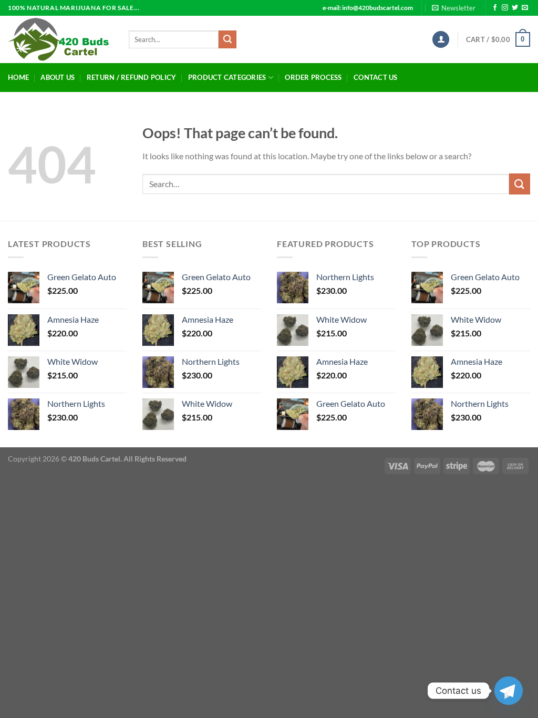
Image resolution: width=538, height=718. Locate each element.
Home (18, 77)
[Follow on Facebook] (495, 8)
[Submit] (227, 39)
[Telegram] (508, 690)
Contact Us (376, 77)
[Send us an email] (525, 8)
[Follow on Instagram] (505, 8)
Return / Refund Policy (132, 77)
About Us (57, 77)
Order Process (313, 77)
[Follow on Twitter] (515, 8)
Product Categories (227, 77)
